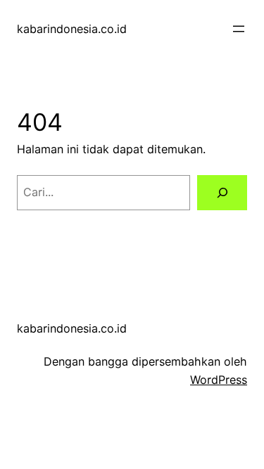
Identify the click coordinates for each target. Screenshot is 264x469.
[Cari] (222, 192)
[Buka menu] (238, 28)
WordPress (218, 380)
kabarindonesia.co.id (72, 29)
